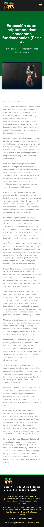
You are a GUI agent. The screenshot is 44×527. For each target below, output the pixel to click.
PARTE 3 (23, 101)
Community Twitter (27, 507)
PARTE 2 (14, 101)
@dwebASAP (21, 523)
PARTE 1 (6, 101)
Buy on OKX (17, 510)
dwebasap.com (33, 523)
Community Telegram (18, 512)
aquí (33, 518)
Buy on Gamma (29, 510)
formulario (18, 133)
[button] (40, 5)
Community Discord (10, 507)
